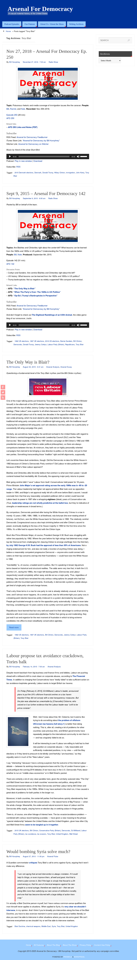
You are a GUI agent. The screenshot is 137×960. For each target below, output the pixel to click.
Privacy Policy (85, 945)
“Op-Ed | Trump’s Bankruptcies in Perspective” (35, 295)
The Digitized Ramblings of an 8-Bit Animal (52, 314)
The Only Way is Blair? (27, 362)
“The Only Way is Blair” (24, 288)
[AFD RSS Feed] (3, 397)
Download (37, 160)
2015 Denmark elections (24, 172)
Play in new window (23, 160)
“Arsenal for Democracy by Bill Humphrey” (41, 140)
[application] (47, 156)
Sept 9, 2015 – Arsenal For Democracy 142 (45, 193)
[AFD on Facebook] (3, 387)
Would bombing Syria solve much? (38, 851)
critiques (33, 862)
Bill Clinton (77, 341)
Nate (23, 108)
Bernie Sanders (66, 341)
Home (8, 31)
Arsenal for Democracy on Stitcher (33, 143)
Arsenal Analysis (52, 367)
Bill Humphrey (14, 62)
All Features (39, 945)
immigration (70, 172)
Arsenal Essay (66, 367)
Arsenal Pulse (52, 856)
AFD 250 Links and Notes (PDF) (22, 127)
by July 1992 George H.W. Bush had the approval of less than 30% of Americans (43, 545)
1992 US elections (22, 341)
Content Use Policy (102, 945)
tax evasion (41, 834)
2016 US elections (52, 341)
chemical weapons (33, 926)
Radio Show (53, 62)
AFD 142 (10, 263)
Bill (7, 108)
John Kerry (80, 172)
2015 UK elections (22, 830)
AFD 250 (10, 118)
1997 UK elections (37, 341)
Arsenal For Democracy (40, 9)
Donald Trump (47, 172)
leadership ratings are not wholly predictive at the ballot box (40, 502)
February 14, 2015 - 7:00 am (34, 666)
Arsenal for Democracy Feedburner (32, 137)
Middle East (46, 926)
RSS (18, 166)
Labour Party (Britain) (56, 344)
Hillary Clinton (59, 172)
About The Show (70, 945)
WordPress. (79, 957)
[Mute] (78, 156)
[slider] (84, 156)
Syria (54, 926)
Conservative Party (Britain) (50, 830)
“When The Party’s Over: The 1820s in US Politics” (37, 291)
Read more (14, 627)
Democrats (18, 344)
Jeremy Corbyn (41, 344)
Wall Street (73, 834)
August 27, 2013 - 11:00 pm (33, 856)
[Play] (10, 156)
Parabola (67, 957)
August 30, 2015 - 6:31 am (33, 367)
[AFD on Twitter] (3, 392)
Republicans (70, 344)
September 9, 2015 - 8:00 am (34, 198)
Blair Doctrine (20, 926)
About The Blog (53, 945)
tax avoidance (30, 834)
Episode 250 (11, 114)
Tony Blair (79, 344)
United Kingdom (62, 834)
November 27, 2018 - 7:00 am (34, 62)
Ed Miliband (75, 830)
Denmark (37, 172)
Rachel (13, 108)
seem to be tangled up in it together (41, 824)
